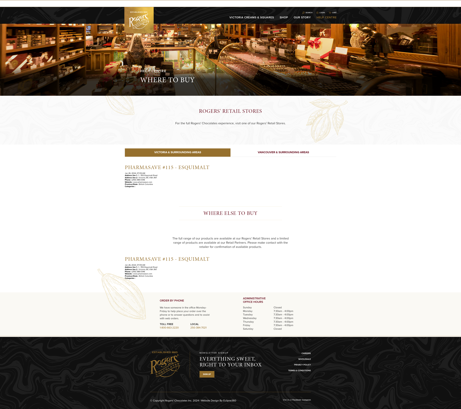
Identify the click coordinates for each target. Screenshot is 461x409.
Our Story (302, 17)
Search (309, 12)
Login (322, 12)
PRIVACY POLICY (302, 364)
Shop (284, 17)
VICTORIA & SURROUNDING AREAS (177, 152)
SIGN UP (207, 374)
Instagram (306, 399)
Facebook (296, 399)
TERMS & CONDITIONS (299, 370)
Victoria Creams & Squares (251, 17)
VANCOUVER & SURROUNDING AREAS (283, 152)
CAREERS (306, 353)
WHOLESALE (304, 359)
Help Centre (327, 17)
